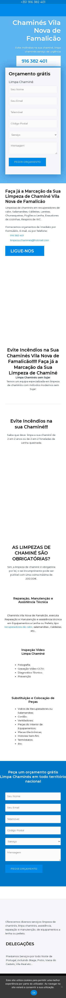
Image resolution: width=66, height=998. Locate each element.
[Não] (61, 987)
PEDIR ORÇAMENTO (27, 161)
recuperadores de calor (18, 626)
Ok (34, 992)
